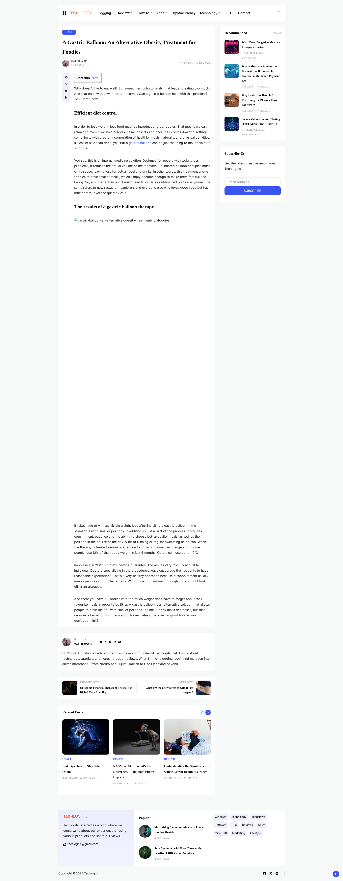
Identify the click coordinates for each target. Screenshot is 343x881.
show (95, 78)
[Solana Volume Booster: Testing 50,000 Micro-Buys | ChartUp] (231, 124)
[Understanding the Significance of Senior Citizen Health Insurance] (187, 737)
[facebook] (66, 77)
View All (277, 33)
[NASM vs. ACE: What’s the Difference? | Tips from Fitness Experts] (136, 737)
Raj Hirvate (79, 61)
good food (178, 615)
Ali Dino (247, 86)
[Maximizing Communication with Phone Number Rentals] (145, 831)
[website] (119, 642)
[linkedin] (66, 97)
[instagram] (110, 642)
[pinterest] (66, 91)
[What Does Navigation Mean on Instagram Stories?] (231, 47)
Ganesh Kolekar (253, 53)
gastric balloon (140, 143)
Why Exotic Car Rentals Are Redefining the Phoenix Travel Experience (260, 99)
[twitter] (66, 84)
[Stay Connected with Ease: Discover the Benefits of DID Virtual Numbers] (145, 852)
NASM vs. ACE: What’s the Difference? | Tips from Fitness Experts (133, 771)
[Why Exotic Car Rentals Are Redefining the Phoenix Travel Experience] (231, 100)
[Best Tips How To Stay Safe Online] (85, 737)
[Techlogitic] (80, 13)
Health (69, 32)
